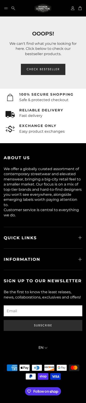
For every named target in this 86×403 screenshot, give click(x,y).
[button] (6, 8)
